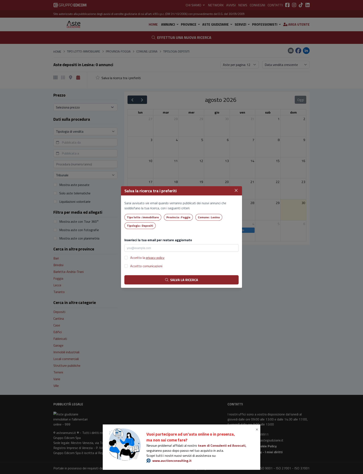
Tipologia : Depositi (140, 225)
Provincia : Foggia (178, 217)
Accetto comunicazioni (146, 265)
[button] (257, 429)
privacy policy (155, 257)
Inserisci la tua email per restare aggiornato (158, 239)
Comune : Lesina (209, 217)
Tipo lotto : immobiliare (143, 217)
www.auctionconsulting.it (172, 460)
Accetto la (147, 257)
